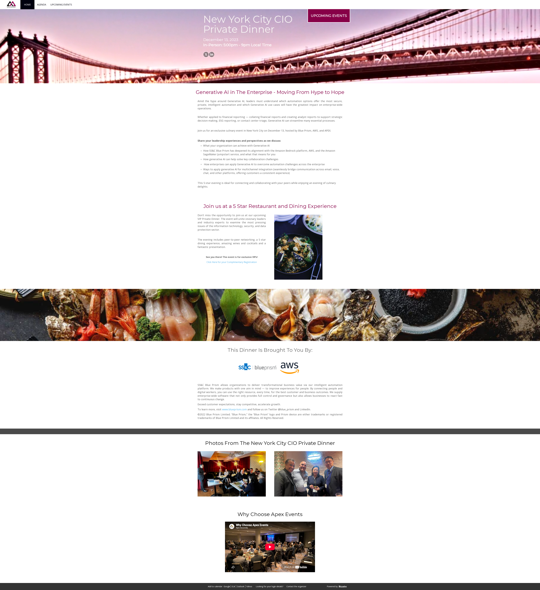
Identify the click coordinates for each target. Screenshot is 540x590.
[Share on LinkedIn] (211, 54)
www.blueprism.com (234, 409)
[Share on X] (206, 54)
